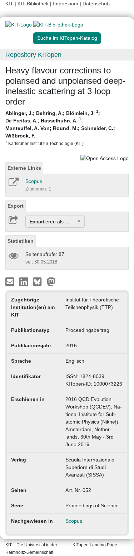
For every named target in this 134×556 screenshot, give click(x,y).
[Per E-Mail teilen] (10, 281)
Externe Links (24, 168)
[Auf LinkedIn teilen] (24, 281)
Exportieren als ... (53, 221)
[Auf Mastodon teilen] (51, 281)
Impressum (65, 3)
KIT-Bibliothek (34, 3)
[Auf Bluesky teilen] (39, 281)
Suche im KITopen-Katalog (67, 38)
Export (16, 206)
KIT (9, 3)
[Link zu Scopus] (13, 184)
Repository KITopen (33, 54)
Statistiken (21, 241)
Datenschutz (97, 3)
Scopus (33, 181)
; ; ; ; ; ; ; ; (60, 128)
